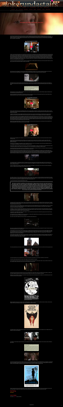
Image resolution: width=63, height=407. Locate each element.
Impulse (41, 7)
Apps (38, 7)
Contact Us (12, 7)
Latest (16, 7)
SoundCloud (30, 9)
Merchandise (26, 9)
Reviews (19, 7)
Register (35, 9)
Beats (17, 9)
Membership (39, 9)
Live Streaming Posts (33, 7)
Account (43, 9)
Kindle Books (13, 9)
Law (28, 7)
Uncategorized (24, 7)
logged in (15, 396)
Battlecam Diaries (46, 7)
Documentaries (21, 9)
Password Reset (48, 9)
